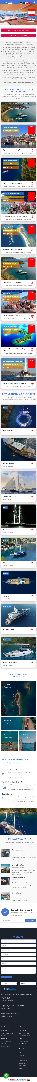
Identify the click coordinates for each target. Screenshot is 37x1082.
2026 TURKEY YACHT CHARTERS (18, 30)
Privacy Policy (23, 1060)
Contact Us (22, 1055)
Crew (20, 1038)
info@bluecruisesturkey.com (8, 1000)
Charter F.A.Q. (23, 1063)
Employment (22, 1066)
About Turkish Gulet (24, 1036)
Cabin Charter (5, 1030)
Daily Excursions (5, 1036)
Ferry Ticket (4, 1043)
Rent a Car (4, 1038)
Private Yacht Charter (7, 1033)
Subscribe (30, 920)
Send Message (6, 977)
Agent (20, 1068)
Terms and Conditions (25, 1058)
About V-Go (22, 1052)
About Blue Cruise (24, 1033)
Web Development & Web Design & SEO (23, 1071)
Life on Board (23, 1043)
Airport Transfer (6, 1041)
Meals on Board (23, 1041)
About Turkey (23, 1030)
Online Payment (5, 1046)
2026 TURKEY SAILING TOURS (18, 36)
